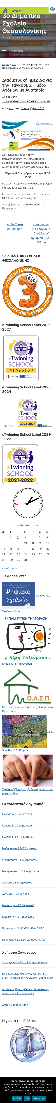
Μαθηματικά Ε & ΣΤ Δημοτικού (20, 871)
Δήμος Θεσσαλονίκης (15, 1004)
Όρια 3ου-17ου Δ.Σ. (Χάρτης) (28, 741)
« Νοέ (5, 568)
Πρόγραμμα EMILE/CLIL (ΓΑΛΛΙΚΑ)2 (23, 939)
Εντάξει (17, 1098)
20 (47, 548)
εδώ (10, 204)
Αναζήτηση (48, 50)
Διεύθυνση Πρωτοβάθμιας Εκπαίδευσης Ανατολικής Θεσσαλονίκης (25, 991)
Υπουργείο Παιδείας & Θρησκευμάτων (24, 962)
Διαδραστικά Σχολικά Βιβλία (26, 603)
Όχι (27, 1098)
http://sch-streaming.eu (22, 198)
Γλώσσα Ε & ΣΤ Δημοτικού (17, 836)
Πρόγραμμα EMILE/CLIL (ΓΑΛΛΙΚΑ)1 (23, 928)
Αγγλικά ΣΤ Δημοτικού (15, 893)
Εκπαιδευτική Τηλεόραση (17, 663)
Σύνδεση (16, 10)
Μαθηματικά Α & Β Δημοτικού (19, 848)
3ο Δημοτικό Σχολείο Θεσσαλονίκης (24, 23)
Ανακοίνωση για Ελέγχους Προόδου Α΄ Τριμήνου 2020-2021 (41, 233)
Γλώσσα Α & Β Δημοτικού (17, 814)
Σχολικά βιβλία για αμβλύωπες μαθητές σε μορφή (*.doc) (27, 791)
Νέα (14, 64)
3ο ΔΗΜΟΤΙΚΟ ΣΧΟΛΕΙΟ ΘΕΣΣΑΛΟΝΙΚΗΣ (26, 101)
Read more (39, 1098)
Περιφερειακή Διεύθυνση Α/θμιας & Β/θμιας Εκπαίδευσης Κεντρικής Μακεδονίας (27, 976)
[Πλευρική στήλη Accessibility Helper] (52, 9)
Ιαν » (14, 568)
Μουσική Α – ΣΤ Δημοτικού (18, 905)
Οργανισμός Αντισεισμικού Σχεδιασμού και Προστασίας (27, 709)
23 (18, 554)
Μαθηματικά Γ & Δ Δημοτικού (19, 859)
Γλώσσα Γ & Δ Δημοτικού (17, 825)
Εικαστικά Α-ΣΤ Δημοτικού (18, 916)
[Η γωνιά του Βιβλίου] (28, 1044)
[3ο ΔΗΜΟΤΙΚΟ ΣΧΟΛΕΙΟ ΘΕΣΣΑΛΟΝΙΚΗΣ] (28, 292)
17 (25, 548)
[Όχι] (52, 1090)
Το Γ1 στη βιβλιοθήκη (15, 227)
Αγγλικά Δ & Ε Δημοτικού (17, 882)
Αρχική (5, 64)
